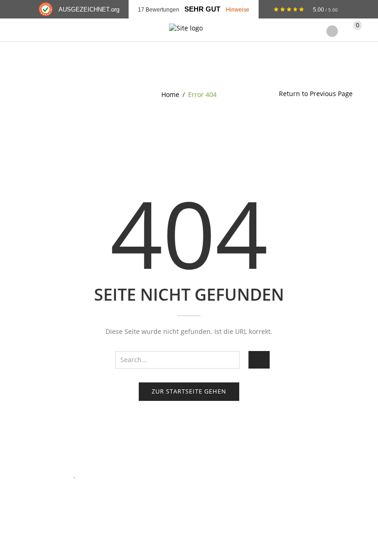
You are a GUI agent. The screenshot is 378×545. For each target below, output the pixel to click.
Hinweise (237, 9)
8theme (88, 474)
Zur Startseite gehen (189, 391)
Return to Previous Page (316, 93)
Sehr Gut (202, 9)
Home (170, 94)
